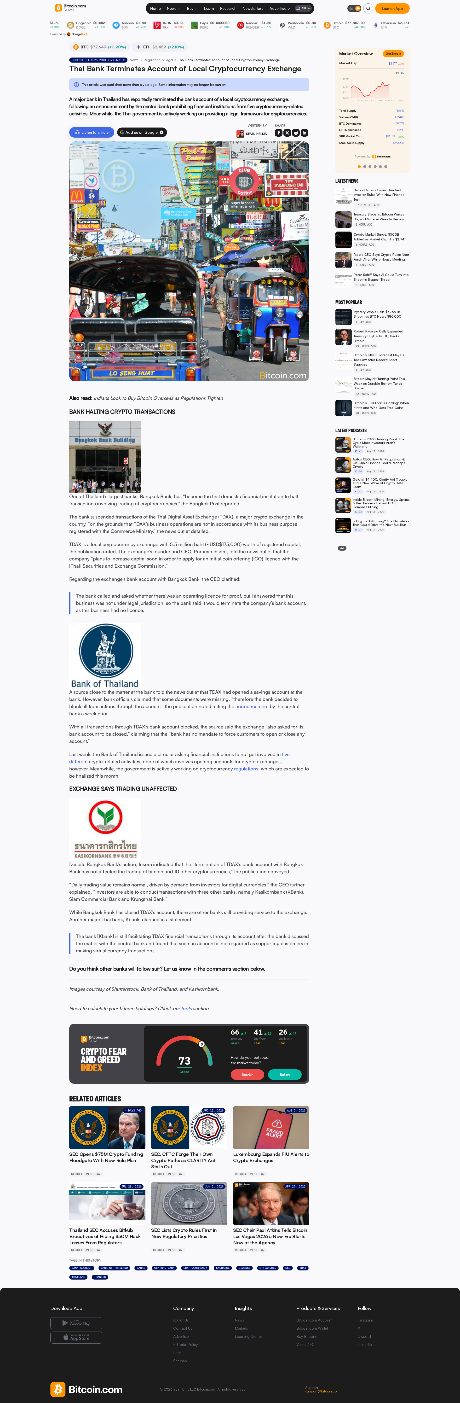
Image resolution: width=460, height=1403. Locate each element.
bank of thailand (114, 1267)
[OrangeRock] (77, 34)
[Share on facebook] (278, 133)
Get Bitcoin (393, 53)
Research (228, 8)
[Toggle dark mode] (354, 8)
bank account (82, 1267)
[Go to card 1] (359, 166)
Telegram (365, 1320)
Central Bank (164, 1267)
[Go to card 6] (385, 166)
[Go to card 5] (380, 166)
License (244, 1267)
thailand (78, 1277)
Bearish (247, 1074)
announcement (252, 706)
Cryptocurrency (195, 1267)
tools (186, 1008)
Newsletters (253, 8)
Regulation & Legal (158, 60)
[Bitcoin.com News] (70, 8)
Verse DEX (305, 1344)
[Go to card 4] (375, 166)
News (172, 8)
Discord (364, 1336)
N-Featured (267, 1267)
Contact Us (182, 1328)
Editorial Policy (185, 1344)
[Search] (368, 8)
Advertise (278, 8)
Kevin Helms (256, 133)
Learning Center (248, 1336)
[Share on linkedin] (304, 133)
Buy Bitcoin (306, 1336)
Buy (190, 8)
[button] (161, 132)
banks (141, 1267)
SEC (287, 1267)
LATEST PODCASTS (351, 430)
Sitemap (180, 1360)
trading (100, 1277)
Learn (209, 8)
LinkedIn (365, 1344)
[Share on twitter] (287, 133)
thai (302, 1267)
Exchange (223, 1267)
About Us (181, 1320)
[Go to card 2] (364, 166)
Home (155, 8)
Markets (241, 1328)
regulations (246, 769)
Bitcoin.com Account (314, 1320)
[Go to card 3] (369, 166)
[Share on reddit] (296, 133)
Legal (177, 1352)
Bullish (285, 1074)
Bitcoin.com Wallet (312, 1328)
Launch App (392, 8)
